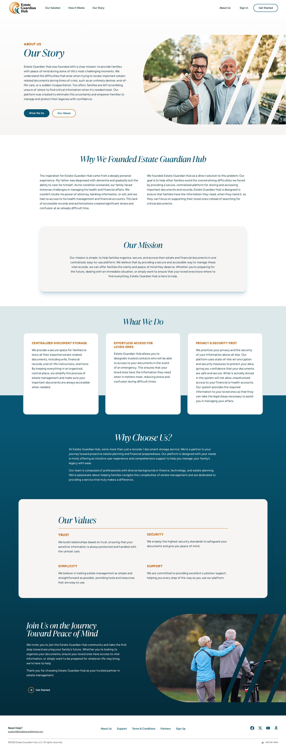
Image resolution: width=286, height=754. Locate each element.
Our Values (64, 113)
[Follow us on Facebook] (252, 728)
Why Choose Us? (143, 437)
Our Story (98, 7)
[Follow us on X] (260, 728)
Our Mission (143, 244)
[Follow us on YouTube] (268, 728)
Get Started (266, 7)
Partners (166, 728)
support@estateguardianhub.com (25, 731)
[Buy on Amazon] (276, 728)
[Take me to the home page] (22, 8)
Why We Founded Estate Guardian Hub (143, 158)
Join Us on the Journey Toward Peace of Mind (62, 630)
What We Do (36, 113)
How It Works (76, 7)
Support (122, 728)
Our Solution (52, 7)
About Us (224, 7)
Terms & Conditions (143, 728)
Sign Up (181, 728)
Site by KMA (272, 742)
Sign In (244, 7)
